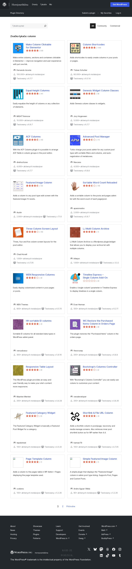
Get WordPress (120, 4)
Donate (83, 534)
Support (59, 530)
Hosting (13, 534)
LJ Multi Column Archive (96, 228)
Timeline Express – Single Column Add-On (95, 276)
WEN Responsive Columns (40, 274)
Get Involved (84, 526)
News (12, 530)
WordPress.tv (63, 538)
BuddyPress (107, 538)
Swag (82, 538)
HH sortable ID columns (39, 320)
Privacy (13, 538)
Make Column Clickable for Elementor (38, 46)
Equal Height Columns (38, 90)
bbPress (106, 534)
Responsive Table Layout (39, 366)
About (12, 526)
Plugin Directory (17, 13)
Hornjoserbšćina (41, 553)
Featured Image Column (39, 182)
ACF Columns (33, 136)
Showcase (37, 526)
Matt (104, 530)
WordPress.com (109, 526)
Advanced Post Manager (96, 136)
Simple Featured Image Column (100, 458)
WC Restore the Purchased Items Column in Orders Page (99, 322)
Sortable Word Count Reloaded (100, 182)
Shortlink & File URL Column (98, 412)
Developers (61, 534)
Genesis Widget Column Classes (101, 90)
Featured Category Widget (40, 412)
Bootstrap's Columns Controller (100, 366)
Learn (58, 526)
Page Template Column (38, 458)
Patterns (36, 538)
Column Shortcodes (94, 44)
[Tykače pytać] (45, 25)
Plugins (36, 534)
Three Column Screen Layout (42, 228)
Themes (36, 530)
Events (81, 530)
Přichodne (70, 506)
